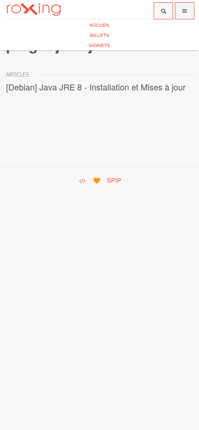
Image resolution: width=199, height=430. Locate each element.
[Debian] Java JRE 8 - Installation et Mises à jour (96, 87)
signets (99, 44)
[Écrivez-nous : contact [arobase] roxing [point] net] (82, 180)
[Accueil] (34, 9)
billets (99, 34)
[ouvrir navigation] (184, 10)
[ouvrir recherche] (163, 10)
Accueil (99, 24)
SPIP (114, 180)
